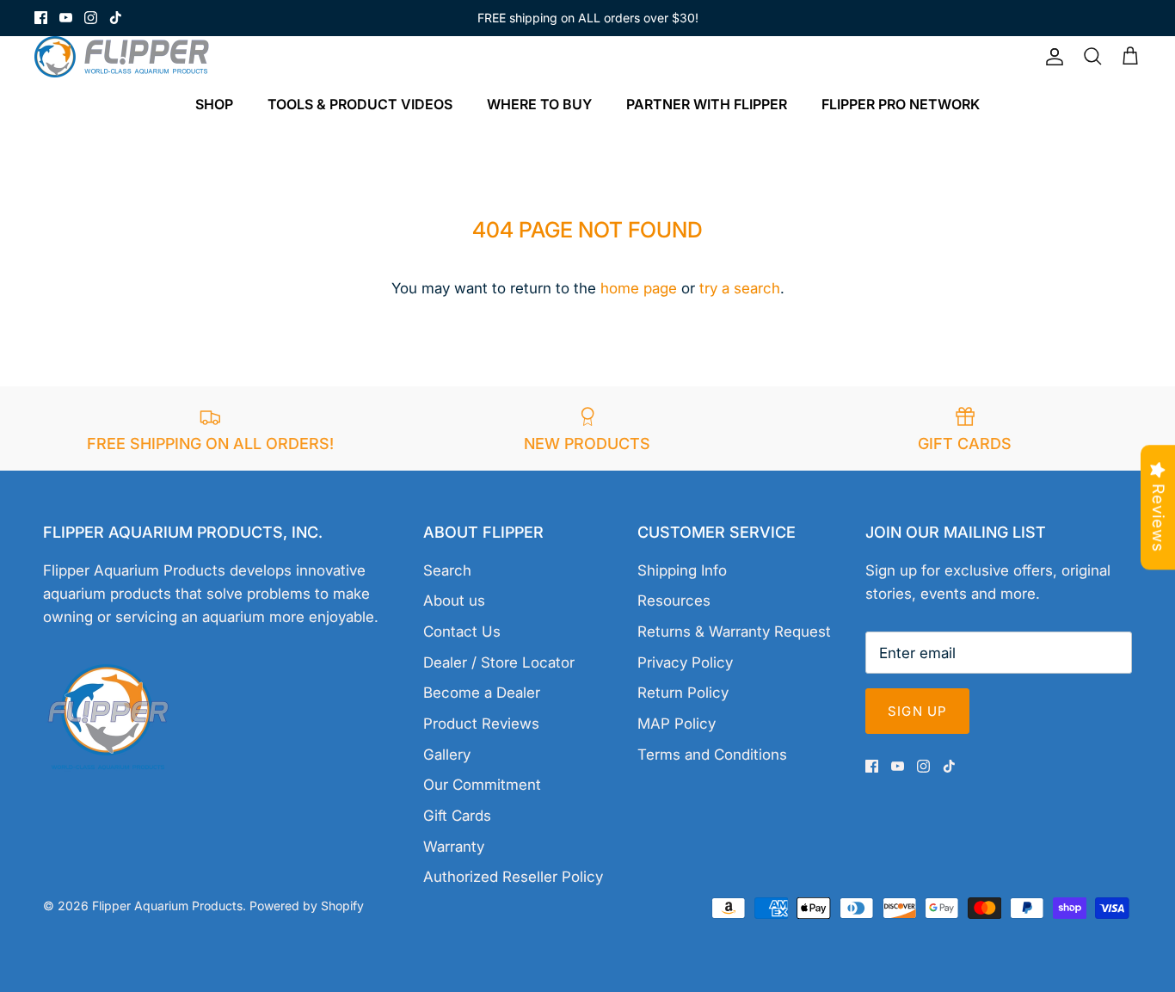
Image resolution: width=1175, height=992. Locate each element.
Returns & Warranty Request (734, 631)
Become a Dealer (481, 692)
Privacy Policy (685, 662)
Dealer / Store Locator (499, 662)
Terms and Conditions (712, 754)
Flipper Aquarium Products (167, 905)
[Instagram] (90, 17)
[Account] (1051, 56)
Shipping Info (682, 570)
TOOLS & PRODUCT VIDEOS (360, 104)
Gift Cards (457, 815)
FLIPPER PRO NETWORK (900, 104)
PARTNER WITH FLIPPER (706, 104)
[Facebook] (40, 17)
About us (454, 600)
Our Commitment (482, 784)
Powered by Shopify (306, 905)
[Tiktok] (115, 17)
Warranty (453, 846)
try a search (739, 288)
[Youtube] (65, 17)
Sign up (917, 711)
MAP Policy (676, 723)
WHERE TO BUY (539, 104)
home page (638, 288)
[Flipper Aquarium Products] (126, 56)
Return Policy (683, 692)
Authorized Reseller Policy (513, 876)
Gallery (447, 754)
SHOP (214, 104)
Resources (674, 600)
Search (447, 570)
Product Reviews (481, 723)
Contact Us (462, 631)
